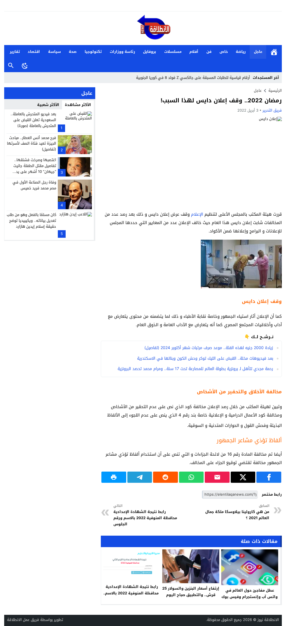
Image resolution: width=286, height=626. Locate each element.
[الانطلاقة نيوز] (143, 28)
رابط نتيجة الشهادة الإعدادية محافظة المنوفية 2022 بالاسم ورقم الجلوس (145, 515)
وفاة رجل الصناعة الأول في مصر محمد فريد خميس (34, 185)
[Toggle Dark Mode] (25, 65)
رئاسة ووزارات (122, 51)
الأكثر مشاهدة (78, 104)
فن (208, 51)
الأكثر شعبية (48, 104)
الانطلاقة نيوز (268, 619)
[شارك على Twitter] (243, 477)
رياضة (241, 51)
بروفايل (149, 51)
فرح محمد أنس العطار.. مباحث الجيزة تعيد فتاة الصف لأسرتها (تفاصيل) (31, 143)
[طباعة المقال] (114, 477)
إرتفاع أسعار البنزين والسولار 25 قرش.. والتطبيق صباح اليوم (190, 591)
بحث (11, 65)
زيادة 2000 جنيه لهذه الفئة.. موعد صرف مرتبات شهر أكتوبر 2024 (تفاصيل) (208, 348)
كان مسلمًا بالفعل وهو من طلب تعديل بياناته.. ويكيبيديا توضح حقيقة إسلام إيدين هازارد (31, 220)
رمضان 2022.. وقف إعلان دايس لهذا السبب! (221, 100)
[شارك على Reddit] (165, 477)
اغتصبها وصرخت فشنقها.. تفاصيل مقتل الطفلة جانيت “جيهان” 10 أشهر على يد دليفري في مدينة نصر (34, 168)
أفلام (193, 51)
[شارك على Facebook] (269, 477)
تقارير (15, 51)
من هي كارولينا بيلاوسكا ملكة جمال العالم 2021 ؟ (237, 512)
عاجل (258, 51)
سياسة (54, 51)
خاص (224, 51)
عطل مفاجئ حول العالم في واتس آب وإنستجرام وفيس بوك (249, 593)
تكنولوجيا (93, 51)
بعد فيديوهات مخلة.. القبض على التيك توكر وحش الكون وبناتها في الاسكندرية (205, 358)
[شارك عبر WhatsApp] (191, 477)
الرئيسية (274, 51)
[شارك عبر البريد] (217, 477)
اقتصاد (34, 51)
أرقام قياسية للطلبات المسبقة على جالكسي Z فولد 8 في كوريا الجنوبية (193, 77)
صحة (73, 51)
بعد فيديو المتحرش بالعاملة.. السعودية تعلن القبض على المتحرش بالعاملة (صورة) (33, 119)
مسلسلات (173, 51)
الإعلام (197, 214)
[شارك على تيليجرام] (140, 477)
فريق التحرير (272, 110)
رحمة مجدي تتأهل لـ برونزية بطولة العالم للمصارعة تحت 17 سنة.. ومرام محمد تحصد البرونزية (195, 369)
